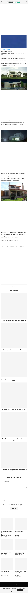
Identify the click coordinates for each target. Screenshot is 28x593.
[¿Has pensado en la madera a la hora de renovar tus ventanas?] (7, 564)
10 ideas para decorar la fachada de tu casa (14, 350)
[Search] (26, 2)
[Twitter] (12, 584)
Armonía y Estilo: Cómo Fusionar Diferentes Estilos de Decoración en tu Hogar (20, 573)
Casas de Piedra (22, 246)
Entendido (20, 590)
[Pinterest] (16, 584)
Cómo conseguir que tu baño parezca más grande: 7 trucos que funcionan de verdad (6, 533)
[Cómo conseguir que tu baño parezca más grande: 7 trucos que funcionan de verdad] (7, 524)
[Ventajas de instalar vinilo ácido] (7, 544)
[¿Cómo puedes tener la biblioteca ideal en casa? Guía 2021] (14, 364)
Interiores (23, 251)
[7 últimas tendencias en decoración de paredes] (14, 306)
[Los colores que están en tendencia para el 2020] (14, 395)
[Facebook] (11, 584)
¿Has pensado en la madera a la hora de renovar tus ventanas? (6, 573)
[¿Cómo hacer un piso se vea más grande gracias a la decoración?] (14, 424)
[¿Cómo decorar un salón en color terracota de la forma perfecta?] (14, 455)
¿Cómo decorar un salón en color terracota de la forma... (14, 470)
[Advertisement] (14, 18)
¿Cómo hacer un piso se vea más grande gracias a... (14, 439)
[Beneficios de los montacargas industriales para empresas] (21, 524)
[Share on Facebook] (12, 286)
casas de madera (13, 246)
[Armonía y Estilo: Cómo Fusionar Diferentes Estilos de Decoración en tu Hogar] (21, 564)
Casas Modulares (14, 248)
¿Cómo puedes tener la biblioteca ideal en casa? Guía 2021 (14, 379)
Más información (14, 591)
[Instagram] (14, 584)
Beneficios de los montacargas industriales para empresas (19, 533)
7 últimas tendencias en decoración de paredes (14, 320)
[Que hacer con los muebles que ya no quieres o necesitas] (21, 544)
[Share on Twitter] (13, 286)
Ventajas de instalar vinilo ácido (6, 552)
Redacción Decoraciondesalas (8, 53)
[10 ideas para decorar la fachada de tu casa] (14, 335)
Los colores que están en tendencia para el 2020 (14, 409)
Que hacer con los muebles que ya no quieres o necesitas (19, 553)
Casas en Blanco (5, 248)
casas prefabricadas (14, 251)
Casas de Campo (5, 246)
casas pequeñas (5, 251)
